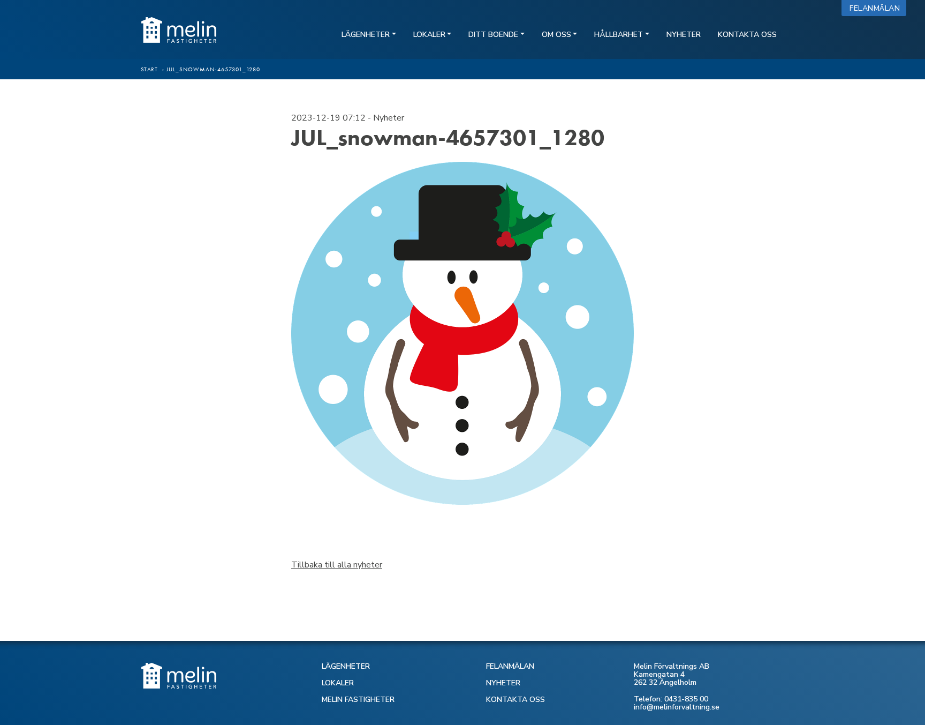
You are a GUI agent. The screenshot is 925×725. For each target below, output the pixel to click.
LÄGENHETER (346, 666)
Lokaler (429, 34)
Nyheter (683, 34)
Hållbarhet (618, 34)
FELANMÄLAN (510, 666)
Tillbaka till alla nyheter (336, 565)
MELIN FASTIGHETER (358, 699)
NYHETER (503, 683)
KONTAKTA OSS (515, 699)
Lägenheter (366, 34)
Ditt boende (493, 34)
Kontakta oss (747, 34)
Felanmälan (877, 8)
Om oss (556, 34)
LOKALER (338, 683)
